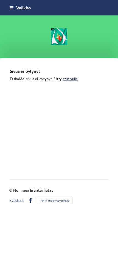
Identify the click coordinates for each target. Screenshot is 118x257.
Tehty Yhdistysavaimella (54, 200)
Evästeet (16, 200)
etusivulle (70, 79)
